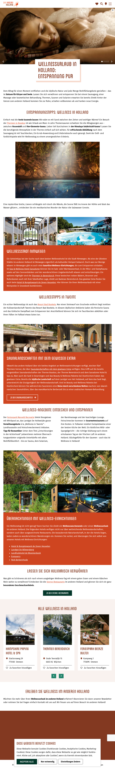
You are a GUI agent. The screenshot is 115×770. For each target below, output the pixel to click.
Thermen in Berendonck (43, 275)
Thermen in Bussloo (16, 123)
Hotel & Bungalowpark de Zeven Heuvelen (36, 282)
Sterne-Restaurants (56, 582)
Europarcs (15, 556)
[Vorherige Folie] (3, 61)
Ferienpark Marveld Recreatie (20, 417)
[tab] (102, 61)
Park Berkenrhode (19, 560)
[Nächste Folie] (111, 61)
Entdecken (66, 728)
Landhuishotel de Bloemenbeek (26, 553)
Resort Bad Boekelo (47, 304)
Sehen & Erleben (68, 732)
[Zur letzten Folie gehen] (53, 676)
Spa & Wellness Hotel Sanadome (25, 269)
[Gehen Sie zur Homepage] (11, 4)
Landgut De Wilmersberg (22, 549)
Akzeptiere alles (27, 761)
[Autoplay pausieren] (112, 10)
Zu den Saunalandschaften (21, 397)
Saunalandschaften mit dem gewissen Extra (51, 369)
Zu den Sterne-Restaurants (57, 593)
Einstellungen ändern (70, 761)
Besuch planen (68, 735)
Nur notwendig (47, 761)
